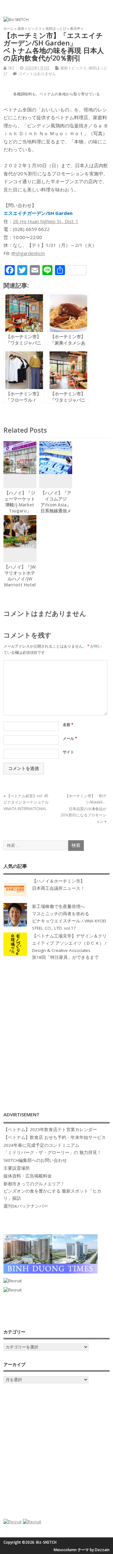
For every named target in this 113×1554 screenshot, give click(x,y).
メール (70, 738)
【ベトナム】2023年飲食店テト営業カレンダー (50, 1129)
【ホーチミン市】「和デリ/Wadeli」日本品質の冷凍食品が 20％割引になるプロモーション (83, 808)
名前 (68, 724)
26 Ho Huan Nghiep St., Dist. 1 (45, 221)
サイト (68, 752)
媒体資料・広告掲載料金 (27, 1176)
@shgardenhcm (28, 253)
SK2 (11, 68)
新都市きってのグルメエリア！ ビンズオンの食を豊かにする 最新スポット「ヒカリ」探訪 (52, 1191)
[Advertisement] (56, 1029)
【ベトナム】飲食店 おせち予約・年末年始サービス (54, 1137)
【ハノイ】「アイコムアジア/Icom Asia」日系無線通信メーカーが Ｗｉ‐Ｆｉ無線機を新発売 (55, 510)
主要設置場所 (16, 1168)
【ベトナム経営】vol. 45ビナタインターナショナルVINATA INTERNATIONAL (26, 802)
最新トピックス (73, 68)
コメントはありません (37, 73)
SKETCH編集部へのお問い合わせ (35, 1160)
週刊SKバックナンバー (25, 1206)
